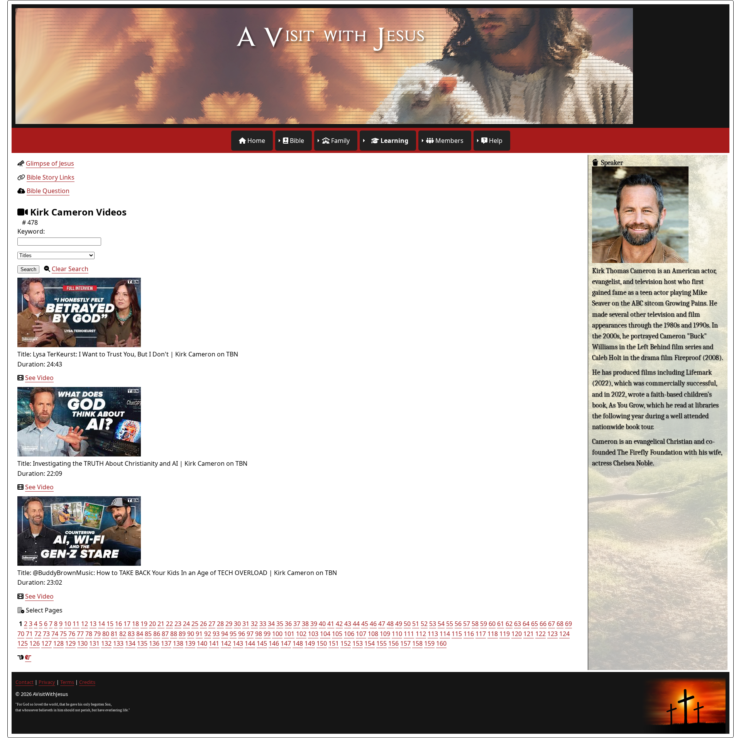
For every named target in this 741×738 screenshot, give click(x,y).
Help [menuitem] (494, 140)
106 (349, 633)
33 (262, 623)
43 (347, 623)
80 (105, 633)
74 (54, 633)
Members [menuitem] (449, 140)
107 (361, 633)
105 (337, 633)
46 (373, 623)
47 (381, 623)
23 (177, 623)
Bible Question (48, 191)
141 (214, 643)
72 (37, 633)
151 (333, 643)
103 (313, 633)
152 (345, 643)
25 (194, 623)
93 (216, 633)
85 (148, 633)
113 (433, 633)
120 (516, 633)
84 (139, 633)
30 (237, 623)
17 (127, 623)
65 (534, 623)
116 (469, 633)
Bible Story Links (50, 177)
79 (97, 633)
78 (88, 633)
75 (63, 633)
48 (390, 623)
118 (492, 633)
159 (429, 643)
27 (211, 623)
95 (233, 633)
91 (199, 633)
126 (34, 643)
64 (526, 623)
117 (480, 633)
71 (29, 633)
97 (250, 633)
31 (245, 623)
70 (20, 633)
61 (500, 623)
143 (238, 643)
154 (369, 643)
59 (483, 623)
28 (220, 623)
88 (173, 633)
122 (540, 633)
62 (509, 623)
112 (421, 633)
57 (466, 623)
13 (93, 623)
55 (449, 623)
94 (224, 633)
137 (166, 643)
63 (517, 623)
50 (407, 623)
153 (357, 643)
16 (118, 623)
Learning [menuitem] (393, 140)
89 (182, 633)
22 (169, 623)
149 (310, 643)
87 (165, 633)
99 (267, 633)
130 (82, 643)
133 (118, 643)
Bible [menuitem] (296, 140)
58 (475, 623)
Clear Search (70, 269)
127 (46, 643)
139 (190, 643)
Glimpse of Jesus (50, 163)
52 (424, 623)
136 (154, 643)
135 (142, 643)
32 (254, 623)
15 (110, 623)
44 (356, 623)
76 (71, 633)
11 (76, 623)
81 (114, 633)
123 (552, 633)
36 (288, 623)
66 (543, 623)
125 (22, 643)
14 (101, 623)
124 (564, 633)
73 (46, 633)
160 (441, 643)
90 (190, 633)
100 (277, 633)
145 (262, 643)
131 (94, 643)
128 (58, 643)
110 (397, 633)
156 (393, 643)
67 (551, 623)
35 (279, 623)
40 (322, 623)
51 (415, 623)
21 (160, 623)
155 (381, 643)
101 (289, 633)
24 (186, 623)
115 (457, 633)
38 (305, 623)
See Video (39, 377)
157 (405, 643)
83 (131, 633)
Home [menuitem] (255, 140)
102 (301, 633)
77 (80, 633)
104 (325, 633)
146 (274, 643)
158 (417, 643)
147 (286, 643)
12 (84, 623)
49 (398, 623)
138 (178, 643)
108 (373, 633)
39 (313, 623)
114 (445, 633)
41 (330, 623)
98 (258, 633)
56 (458, 623)
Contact (24, 682)
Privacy (47, 682)
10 (67, 623)
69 (568, 623)
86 (156, 633)
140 (202, 643)
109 (385, 633)
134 (130, 643)
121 (528, 633)
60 (492, 623)
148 (298, 643)
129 (70, 643)
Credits (87, 682)
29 (228, 623)
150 (321, 643)
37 (296, 623)
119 (504, 633)
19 (143, 623)
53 (432, 623)
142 (226, 643)
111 (409, 633)
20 (152, 623)
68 (560, 623)
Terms (67, 682)
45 (364, 623)
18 (135, 623)
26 (203, 623)
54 (441, 623)
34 (271, 623)
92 (207, 633)
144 (250, 643)
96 (241, 633)
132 (106, 643)
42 (339, 623)
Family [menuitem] (340, 140)
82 (122, 633)
